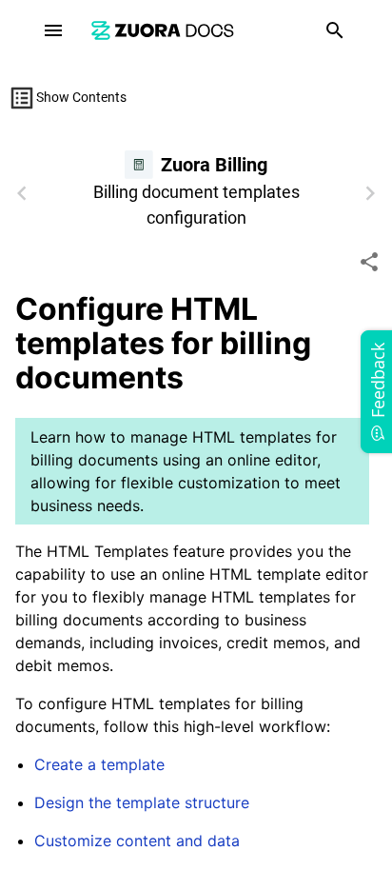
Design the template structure (141, 802)
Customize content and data (137, 840)
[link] (162, 30)
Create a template (99, 764)
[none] (369, 262)
